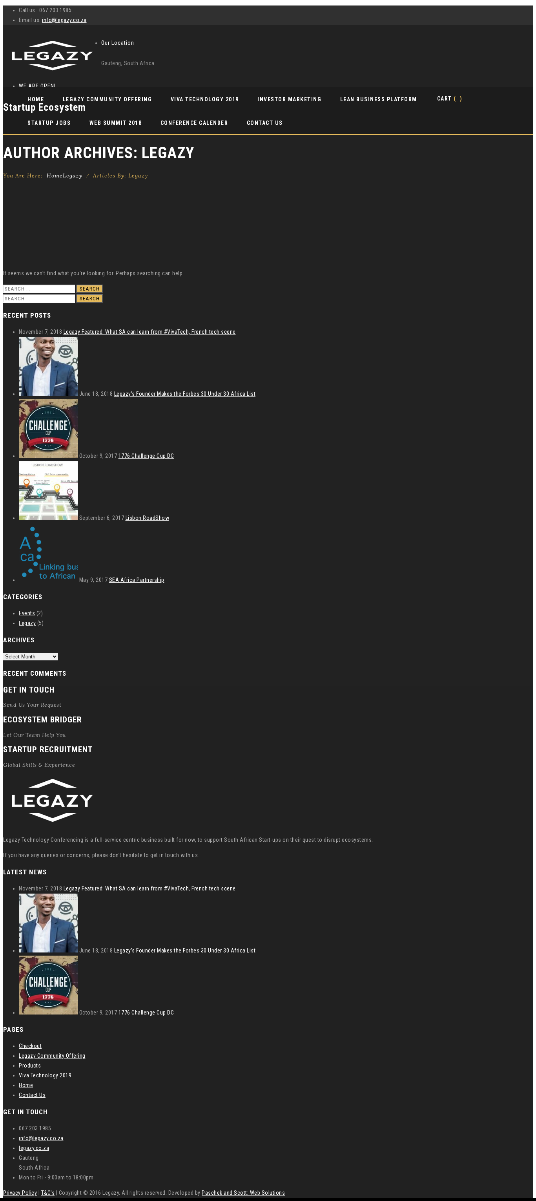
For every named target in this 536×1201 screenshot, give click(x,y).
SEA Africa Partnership (136, 580)
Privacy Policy (20, 1193)
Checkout (30, 1046)
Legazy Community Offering (107, 99)
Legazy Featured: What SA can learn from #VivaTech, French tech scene (150, 332)
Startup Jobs (49, 123)
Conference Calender (194, 123)
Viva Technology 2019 (205, 99)
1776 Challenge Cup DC (146, 456)
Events (27, 613)
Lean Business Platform (378, 99)
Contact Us (265, 123)
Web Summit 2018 (115, 123)
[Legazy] (52, 71)
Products (30, 1065)
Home (35, 99)
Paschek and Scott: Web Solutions (243, 1193)
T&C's (48, 1193)
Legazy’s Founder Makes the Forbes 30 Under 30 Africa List (185, 394)
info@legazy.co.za (64, 20)
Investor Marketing (289, 99)
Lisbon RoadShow (148, 518)
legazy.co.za (34, 1148)
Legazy (27, 623)
